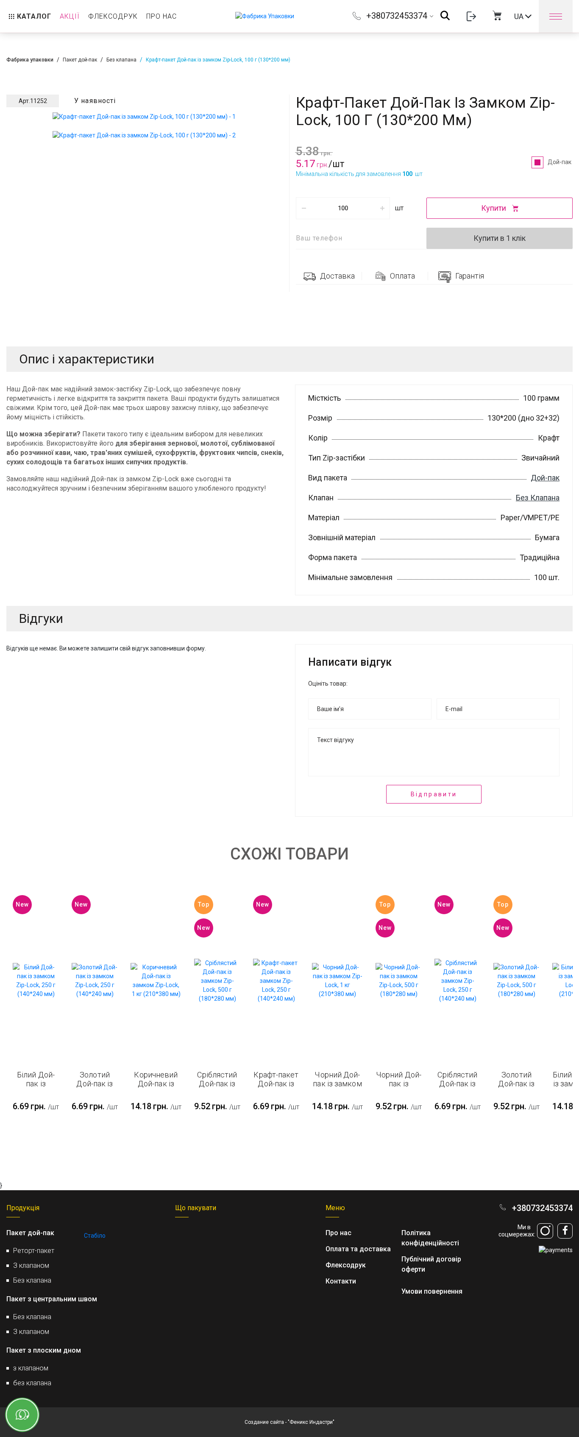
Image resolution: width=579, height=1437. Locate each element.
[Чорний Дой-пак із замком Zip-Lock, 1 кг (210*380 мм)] (337, 981)
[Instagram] (545, 1231)
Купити (494, 208)
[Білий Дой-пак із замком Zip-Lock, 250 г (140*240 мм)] (36, 981)
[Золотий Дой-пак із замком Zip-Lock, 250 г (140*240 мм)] (95, 981)
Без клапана (121, 60)
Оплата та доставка (358, 1249)
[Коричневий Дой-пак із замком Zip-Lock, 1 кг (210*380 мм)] (156, 981)
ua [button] (519, 16)
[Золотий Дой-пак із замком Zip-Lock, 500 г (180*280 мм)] (516, 981)
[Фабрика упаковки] (264, 16)
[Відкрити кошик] (497, 16)
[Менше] (303, 208)
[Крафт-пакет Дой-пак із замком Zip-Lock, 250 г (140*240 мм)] (276, 981)
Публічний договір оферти (431, 1264)
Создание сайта (264, 1422)
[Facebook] (565, 1231)
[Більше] (382, 208)
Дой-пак (560, 162)
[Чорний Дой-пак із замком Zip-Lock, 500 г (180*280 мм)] (399, 981)
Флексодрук (346, 1265)
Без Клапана (538, 497)
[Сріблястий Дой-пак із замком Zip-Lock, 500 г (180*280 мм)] (217, 981)
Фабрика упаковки (29, 60)
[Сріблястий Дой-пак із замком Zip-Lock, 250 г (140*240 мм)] (457, 981)
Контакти (341, 1281)
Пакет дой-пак (80, 60)
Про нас (338, 1233)
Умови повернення (431, 1291)
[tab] (329, 276)
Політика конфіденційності (430, 1238)
